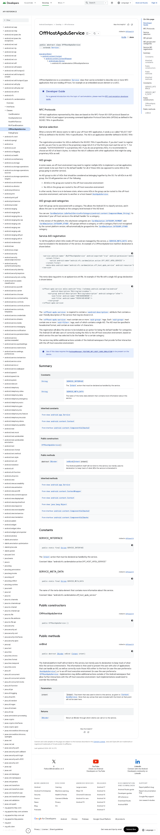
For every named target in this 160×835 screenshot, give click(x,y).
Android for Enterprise (42, 791)
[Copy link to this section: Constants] (55, 530)
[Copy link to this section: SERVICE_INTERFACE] (65, 538)
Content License (99, 742)
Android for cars (82, 798)
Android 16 (101, 791)
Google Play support (146, 796)
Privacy (58, 802)
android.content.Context (52, 56)
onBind (70, 461)
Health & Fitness (61, 795)
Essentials (28, 3)
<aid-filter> (63, 322)
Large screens (81, 787)
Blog (36, 806)
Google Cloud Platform (102, 819)
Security (37, 795)
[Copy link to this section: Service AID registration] (68, 236)
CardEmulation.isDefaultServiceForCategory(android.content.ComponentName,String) (90, 213)
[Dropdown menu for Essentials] (36, 3)
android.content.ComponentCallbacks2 (71, 428)
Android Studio (142, 3)
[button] (15, 27)
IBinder (53, 461)
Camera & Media (61, 798)
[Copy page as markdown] (95, 33)
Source (37, 798)
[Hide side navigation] (28, 830)
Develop (45, 3)
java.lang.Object (45, 54)
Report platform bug (146, 787)
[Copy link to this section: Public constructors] (68, 605)
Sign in (154, 3)
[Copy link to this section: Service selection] (60, 127)
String (45, 381)
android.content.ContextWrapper (59, 59)
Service (55, 47)
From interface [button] (65, 428)
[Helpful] (128, 24)
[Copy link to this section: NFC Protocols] (57, 109)
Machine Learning (62, 791)
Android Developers (46, 25)
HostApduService (100, 194)
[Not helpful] (132, 24)
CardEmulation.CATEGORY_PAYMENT (107, 221)
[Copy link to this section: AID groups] (54, 160)
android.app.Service (57, 61)
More (60, 3)
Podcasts (37, 810)
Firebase (85, 819)
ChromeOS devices (83, 795)
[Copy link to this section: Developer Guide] (67, 91)
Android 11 (101, 810)
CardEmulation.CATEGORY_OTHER (54, 224)
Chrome (74, 819)
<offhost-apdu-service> (54, 312)
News (36, 802)
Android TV (80, 802)
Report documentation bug (147, 792)
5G (56, 806)
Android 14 (101, 798)
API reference (10, 12)
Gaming (58, 787)
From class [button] (56, 415)
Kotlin (123, 37)
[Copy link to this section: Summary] (54, 366)
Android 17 (101, 787)
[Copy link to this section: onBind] (49, 644)
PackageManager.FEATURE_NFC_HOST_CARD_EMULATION (90, 351)
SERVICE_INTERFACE (75, 381)
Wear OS (79, 791)
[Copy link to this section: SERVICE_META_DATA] (66, 571)
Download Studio (124, 801)
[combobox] (96, 3)
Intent (73, 385)
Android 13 (101, 802)
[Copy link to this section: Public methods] (62, 636)
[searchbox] (16, 20)
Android (37, 787)
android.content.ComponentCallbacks (71, 517)
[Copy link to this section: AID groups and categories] (71, 201)
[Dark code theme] (132, 253)
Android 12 (101, 806)
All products (120, 819)
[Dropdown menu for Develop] (52, 3)
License (45, 829)
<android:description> (98, 312)
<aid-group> (95, 320)
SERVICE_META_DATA (118, 241)
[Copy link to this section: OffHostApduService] (64, 613)
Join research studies (147, 800)
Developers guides (125, 793)
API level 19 (130, 32)
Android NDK (123, 804)
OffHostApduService (51, 445)
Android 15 (101, 795)
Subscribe (131, 829)
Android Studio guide (126, 789)
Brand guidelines (56, 829)
